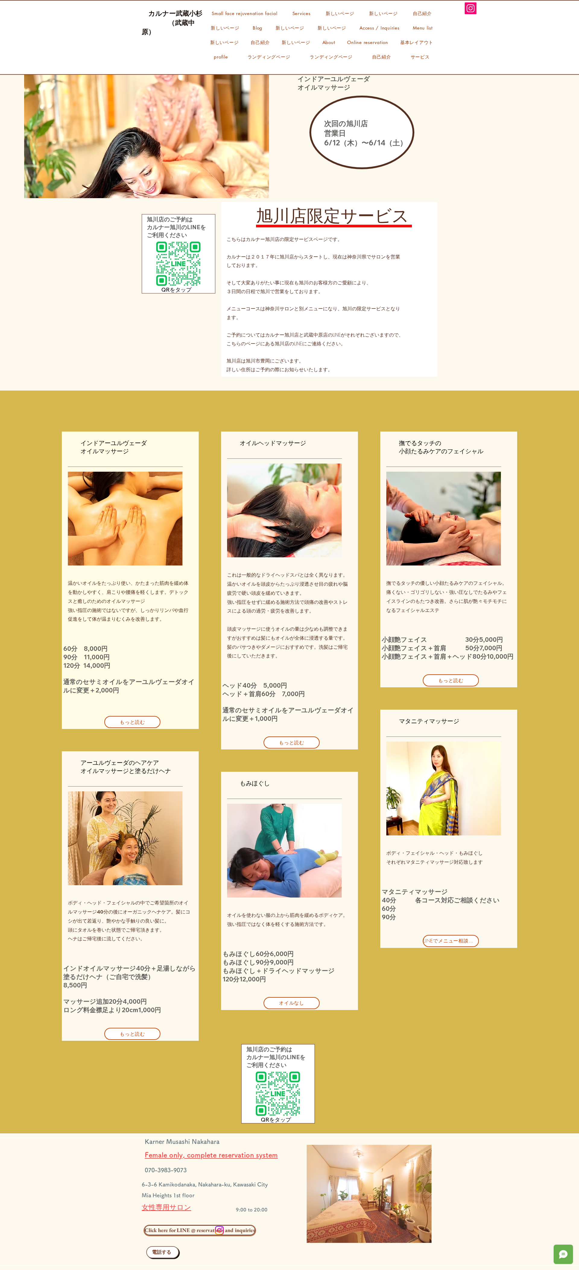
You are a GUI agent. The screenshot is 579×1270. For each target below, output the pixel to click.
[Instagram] (470, 8)
